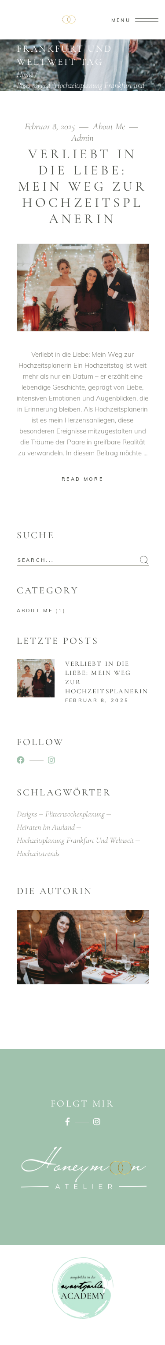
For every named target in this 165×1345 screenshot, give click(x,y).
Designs (27, 814)
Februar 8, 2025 (51, 126)
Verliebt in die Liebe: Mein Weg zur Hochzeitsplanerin (82, 186)
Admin (82, 138)
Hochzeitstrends (38, 853)
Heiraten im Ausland (46, 827)
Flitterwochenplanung (75, 814)
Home (25, 74)
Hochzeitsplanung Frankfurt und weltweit (75, 840)
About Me (109, 126)
